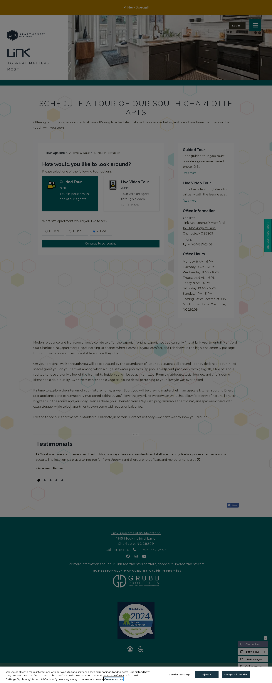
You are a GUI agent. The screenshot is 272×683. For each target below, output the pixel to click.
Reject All (207, 674)
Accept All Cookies (236, 674)
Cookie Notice (113, 679)
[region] (136, 675)
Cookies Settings (179, 674)
